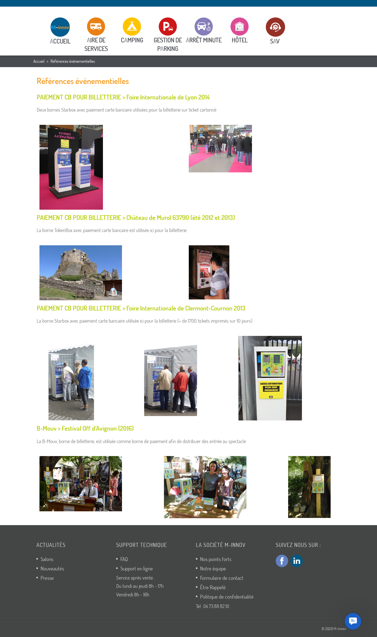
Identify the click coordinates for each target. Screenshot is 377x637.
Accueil (38, 61)
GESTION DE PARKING (168, 44)
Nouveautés (52, 568)
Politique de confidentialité (227, 596)
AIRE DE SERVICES (96, 44)
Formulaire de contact (221, 577)
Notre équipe (213, 568)
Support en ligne (136, 568)
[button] (352, 621)
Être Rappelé (213, 587)
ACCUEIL (60, 41)
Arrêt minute (204, 40)
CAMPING (132, 40)
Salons (47, 559)
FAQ (124, 559)
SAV (272, 41)
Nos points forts (215, 559)
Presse (47, 577)
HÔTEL (240, 40)
